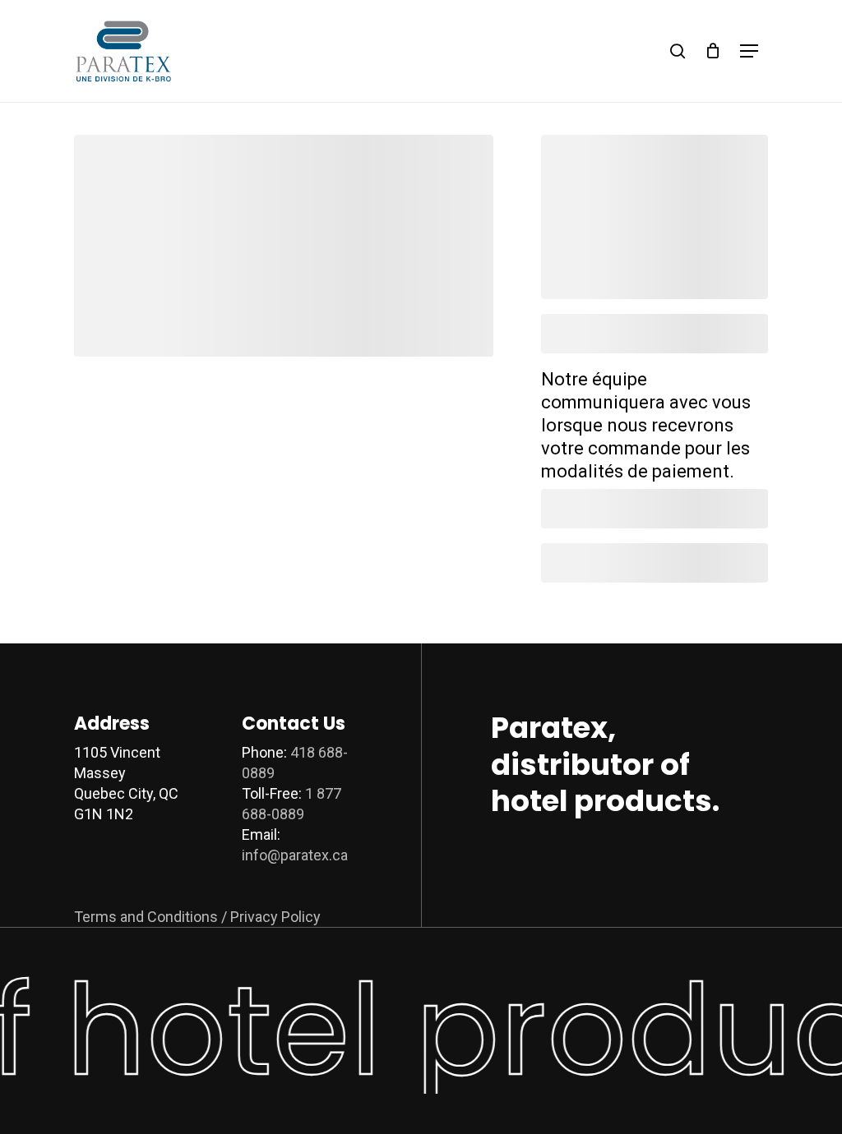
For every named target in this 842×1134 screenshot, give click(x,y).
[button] (749, 51)
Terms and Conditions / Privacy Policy (197, 916)
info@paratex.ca (295, 855)
